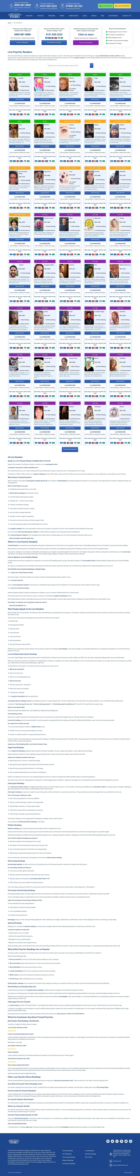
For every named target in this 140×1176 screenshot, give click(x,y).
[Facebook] (108, 1142)
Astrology (11, 919)
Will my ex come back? (17, 669)
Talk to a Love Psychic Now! (16, 707)
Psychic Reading (13, 1052)
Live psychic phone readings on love (19, 701)
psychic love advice (18, 696)
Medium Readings (67, 1160)
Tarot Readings (67, 1154)
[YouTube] (126, 1142)
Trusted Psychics (62, 481)
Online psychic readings (15, 983)
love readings (62, 649)
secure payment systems (21, 585)
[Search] (91, 65)
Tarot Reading (20, 744)
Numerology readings (15, 864)
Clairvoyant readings (14, 792)
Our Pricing (113, 16)
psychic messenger (61, 596)
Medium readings (13, 828)
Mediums (51, 16)
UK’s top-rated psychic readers (28, 532)
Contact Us (126, 16)
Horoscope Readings (68, 1157)
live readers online (89, 560)
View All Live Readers (16, 605)
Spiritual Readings (90, 1154)
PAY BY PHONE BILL (22, 42)
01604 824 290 (117, 1161)
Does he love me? (15, 681)
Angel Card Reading (18, 751)
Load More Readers (70, 449)
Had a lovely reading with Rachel (18, 1065)
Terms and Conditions (14, 1172)
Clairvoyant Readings (68, 1163)
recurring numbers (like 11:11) (40, 878)
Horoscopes (73, 16)
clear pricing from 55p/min (19, 535)
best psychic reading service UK (37, 481)
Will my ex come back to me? (64, 1080)
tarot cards (126, 552)
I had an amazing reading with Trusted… (21, 1034)
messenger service (51, 464)
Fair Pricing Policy (102, 1087)
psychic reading (16, 528)
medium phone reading (53, 857)
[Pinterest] (121, 1142)
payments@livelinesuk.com (120, 1165)
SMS (102, 16)
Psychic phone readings (17, 493)
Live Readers (107, 6)
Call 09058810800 (19, 103)
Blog (85, 16)
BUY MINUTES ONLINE (54, 42)
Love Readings (89, 1151)
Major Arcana (36, 727)
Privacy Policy (128, 1172)
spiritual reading (30, 926)
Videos (93, 16)
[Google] (130, 1142)
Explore (29, 16)
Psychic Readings (67, 1151)
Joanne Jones (15, 1005)
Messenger (123, 6)
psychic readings (39, 474)
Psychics (40, 16)
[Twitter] (112, 1142)
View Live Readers (14, 538)
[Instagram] (117, 1142)
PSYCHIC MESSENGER (85, 43)
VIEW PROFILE (19, 99)
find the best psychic (21, 1118)
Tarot (62, 16)
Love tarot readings (14, 720)
